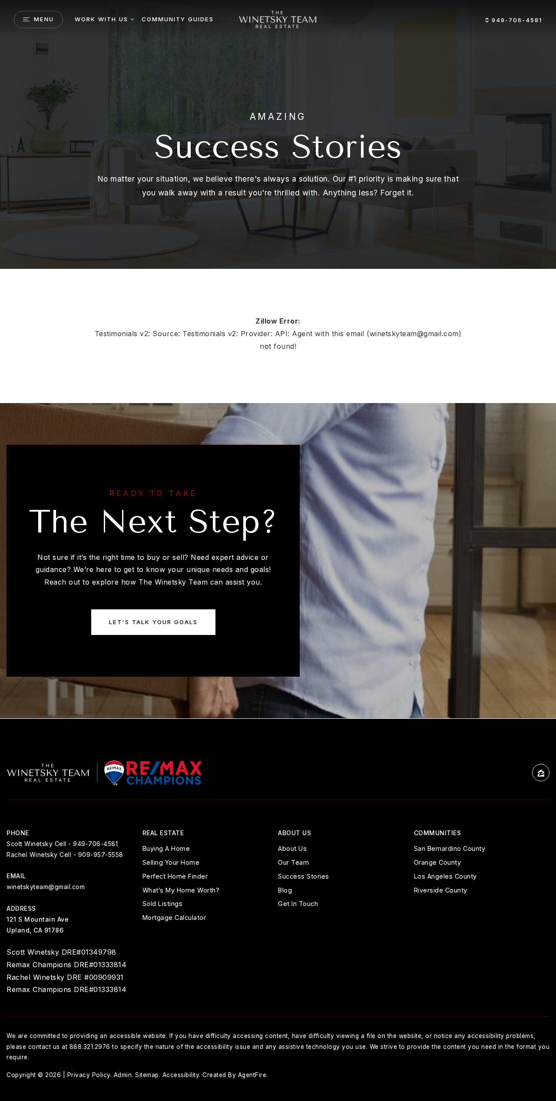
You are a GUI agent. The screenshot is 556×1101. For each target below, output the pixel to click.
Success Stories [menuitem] (303, 876)
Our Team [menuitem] (293, 862)
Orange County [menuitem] (437, 862)
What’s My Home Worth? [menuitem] (181, 890)
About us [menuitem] (292, 848)
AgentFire (252, 1074)
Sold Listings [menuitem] (162, 903)
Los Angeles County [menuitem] (445, 876)
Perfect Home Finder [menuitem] (175, 876)
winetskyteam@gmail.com (46, 886)
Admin (123, 1074)
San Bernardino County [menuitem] (450, 848)
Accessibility (180, 1074)
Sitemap (147, 1074)
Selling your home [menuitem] (171, 862)
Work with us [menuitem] (101, 19)
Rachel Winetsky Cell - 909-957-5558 (65, 854)
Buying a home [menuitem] (166, 848)
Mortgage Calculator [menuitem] (174, 917)
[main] (278, 359)
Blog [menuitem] (285, 890)
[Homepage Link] (278, 18)
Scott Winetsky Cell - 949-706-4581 (62, 843)
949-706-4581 (515, 20)
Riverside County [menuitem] (440, 890)
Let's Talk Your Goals (153, 621)
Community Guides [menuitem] (178, 19)
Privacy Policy (88, 1074)
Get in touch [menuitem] (298, 903)
